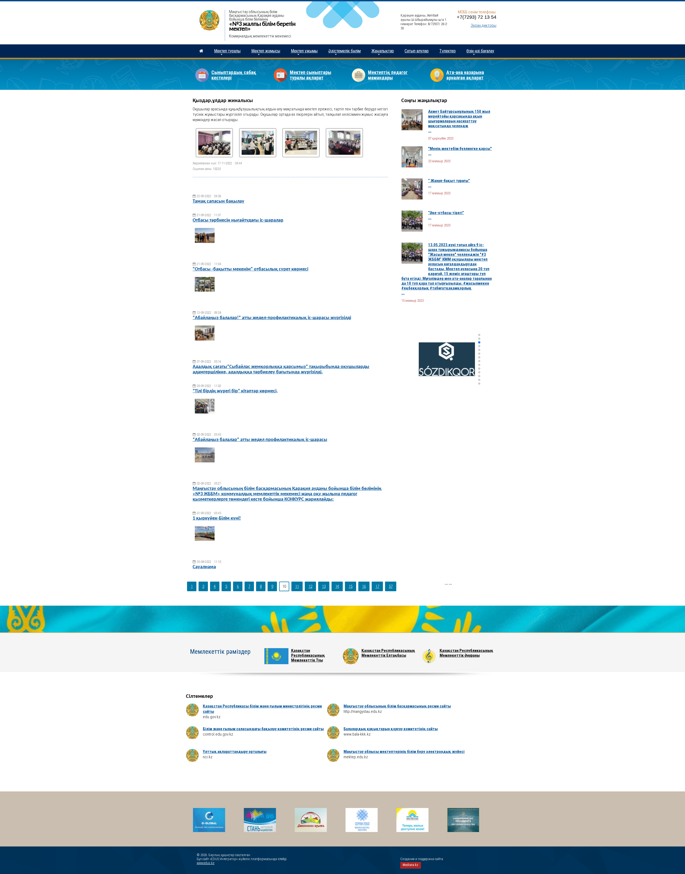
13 (324, 586)
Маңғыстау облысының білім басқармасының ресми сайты (397, 706)
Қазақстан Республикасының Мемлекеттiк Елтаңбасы (388, 653)
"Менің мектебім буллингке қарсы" (460, 148)
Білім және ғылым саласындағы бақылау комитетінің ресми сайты (263, 728)
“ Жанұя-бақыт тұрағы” (449, 180)
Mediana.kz (410, 865)
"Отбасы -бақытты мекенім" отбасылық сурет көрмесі (250, 269)
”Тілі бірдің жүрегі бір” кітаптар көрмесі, (235, 391)
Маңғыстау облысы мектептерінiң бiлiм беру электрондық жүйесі (404, 751)
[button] (479, 335)
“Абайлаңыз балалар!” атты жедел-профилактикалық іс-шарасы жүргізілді (272, 317)
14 (337, 586)
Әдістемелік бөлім (344, 50)
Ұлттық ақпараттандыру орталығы (235, 751)
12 (310, 586)
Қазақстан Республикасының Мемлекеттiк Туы (308, 655)
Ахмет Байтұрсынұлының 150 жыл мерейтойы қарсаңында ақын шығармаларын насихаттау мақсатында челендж (459, 118)
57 (391, 586)
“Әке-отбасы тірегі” (446, 212)
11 (297, 586)
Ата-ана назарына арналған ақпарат (465, 74)
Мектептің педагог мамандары (388, 74)
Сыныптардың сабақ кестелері (233, 74)
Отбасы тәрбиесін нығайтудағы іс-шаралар (238, 220)
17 (377, 586)
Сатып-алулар (417, 50)
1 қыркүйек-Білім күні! (217, 518)
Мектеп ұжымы (304, 50)
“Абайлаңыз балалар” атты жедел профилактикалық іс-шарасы (260, 439)
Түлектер (447, 50)
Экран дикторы (483, 25)
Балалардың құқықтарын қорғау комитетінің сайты (391, 728)
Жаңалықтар (382, 50)
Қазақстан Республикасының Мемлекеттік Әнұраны (466, 653)
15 (350, 586)
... (429, 130)
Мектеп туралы (227, 50)
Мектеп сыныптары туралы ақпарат (310, 74)
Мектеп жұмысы (265, 50)
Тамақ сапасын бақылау (218, 201)
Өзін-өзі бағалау (480, 50)
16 (364, 586)
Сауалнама (204, 567)
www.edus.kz (205, 863)
